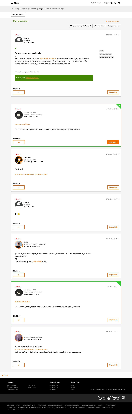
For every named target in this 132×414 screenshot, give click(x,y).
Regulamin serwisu (36, 407)
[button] (119, 34)
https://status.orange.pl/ (48, 58)
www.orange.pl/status (22, 124)
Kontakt (73, 387)
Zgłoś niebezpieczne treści (72, 405)
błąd (101, 50)
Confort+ (100, 405)
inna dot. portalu (105, 54)
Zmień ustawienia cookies (55, 405)
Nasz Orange (15, 9)
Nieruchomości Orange (94, 407)
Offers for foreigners (108, 407)
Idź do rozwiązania (113, 21)
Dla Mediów (53, 389)
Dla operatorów (54, 385)
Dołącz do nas (96, 3)
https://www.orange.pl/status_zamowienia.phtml (31, 174)
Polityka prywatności (61, 407)
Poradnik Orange (110, 405)
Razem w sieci (42, 405)
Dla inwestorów (54, 387)
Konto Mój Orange (37, 9)
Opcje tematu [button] (17, 14)
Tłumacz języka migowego (89, 405)
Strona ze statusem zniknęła (28, 53)
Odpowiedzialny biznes (29, 405)
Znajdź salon (31, 385)
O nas (72, 385)
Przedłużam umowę (12, 387)
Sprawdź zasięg (32, 387)
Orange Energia (11, 407)
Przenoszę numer (11, 385)
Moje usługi (25, 9)
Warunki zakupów (48, 407)
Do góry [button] (6, 375)
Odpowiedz (113, 92)
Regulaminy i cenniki (12, 389)
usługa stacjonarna (106, 57)
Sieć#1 (18, 405)
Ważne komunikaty (23, 407)
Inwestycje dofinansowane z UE (15, 410)
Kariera (73, 389)
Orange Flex (10, 405)
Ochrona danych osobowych (77, 407)
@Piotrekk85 (37, 262)
